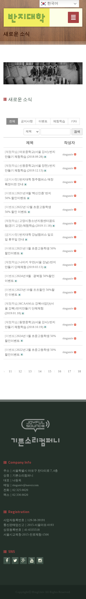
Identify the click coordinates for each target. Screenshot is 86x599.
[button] (68, 154)
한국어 (52, 3)
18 (79, 371)
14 (40, 371)
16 (59, 371)
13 (30, 371)
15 (49, 371)
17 (69, 371)
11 (10, 371)
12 (20, 371)
